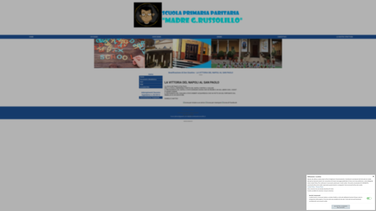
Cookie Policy (311, 187)
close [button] (373, 176)
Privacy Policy (319, 187)
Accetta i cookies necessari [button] (340, 207)
